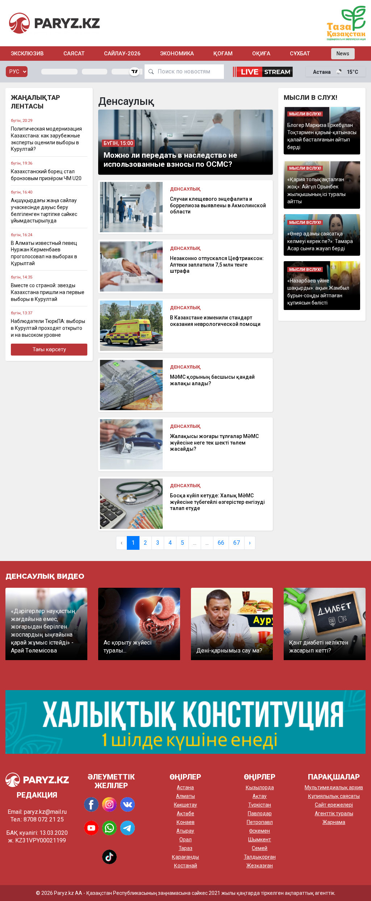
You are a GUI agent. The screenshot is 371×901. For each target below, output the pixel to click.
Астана (185, 787)
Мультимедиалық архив (334, 787)
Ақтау (260, 796)
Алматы (185, 796)
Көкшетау (185, 805)
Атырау (185, 831)
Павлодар (260, 813)
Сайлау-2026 (122, 53)
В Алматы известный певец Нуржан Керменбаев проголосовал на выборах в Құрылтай (44, 253)
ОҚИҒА (261, 53)
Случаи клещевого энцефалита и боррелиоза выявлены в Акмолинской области (218, 205)
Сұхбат (300, 53)
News (343, 53)
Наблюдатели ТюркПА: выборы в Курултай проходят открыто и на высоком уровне (48, 327)
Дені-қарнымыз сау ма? (229, 650)
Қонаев (185, 822)
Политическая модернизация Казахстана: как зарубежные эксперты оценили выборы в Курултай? (46, 139)
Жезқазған (259, 865)
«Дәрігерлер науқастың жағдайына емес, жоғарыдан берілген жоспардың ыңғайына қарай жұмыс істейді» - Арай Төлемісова (43, 631)
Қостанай (185, 865)
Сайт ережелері (334, 805)
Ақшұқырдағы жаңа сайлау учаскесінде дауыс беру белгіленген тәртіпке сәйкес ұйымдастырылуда (44, 210)
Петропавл (260, 822)
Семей (259, 848)
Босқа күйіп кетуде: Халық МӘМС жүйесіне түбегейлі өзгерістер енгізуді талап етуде (217, 502)
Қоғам (223, 53)
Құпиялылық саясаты (334, 796)
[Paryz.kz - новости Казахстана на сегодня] (54, 23)
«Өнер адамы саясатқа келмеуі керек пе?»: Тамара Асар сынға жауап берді (320, 241)
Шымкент (259, 839)
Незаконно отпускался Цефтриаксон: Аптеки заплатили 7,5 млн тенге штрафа (217, 264)
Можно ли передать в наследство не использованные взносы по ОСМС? (170, 160)
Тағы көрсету (49, 349)
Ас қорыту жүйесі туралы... (127, 646)
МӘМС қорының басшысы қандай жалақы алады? (212, 380)
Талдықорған (260, 857)
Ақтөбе (185, 813)
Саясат (73, 53)
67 (236, 542)
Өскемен (259, 831)
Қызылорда (260, 787)
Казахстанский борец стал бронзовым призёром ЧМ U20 (46, 175)
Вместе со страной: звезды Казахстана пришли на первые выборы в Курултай (47, 292)
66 (221, 542)
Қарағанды (185, 857)
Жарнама (333, 822)
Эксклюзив (27, 53)
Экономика (177, 53)
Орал (185, 839)
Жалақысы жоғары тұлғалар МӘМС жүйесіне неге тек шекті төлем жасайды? (214, 442)
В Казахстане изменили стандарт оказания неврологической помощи (215, 321)
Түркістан (259, 805)
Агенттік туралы (334, 813)
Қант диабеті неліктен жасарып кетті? (318, 646)
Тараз (185, 848)
